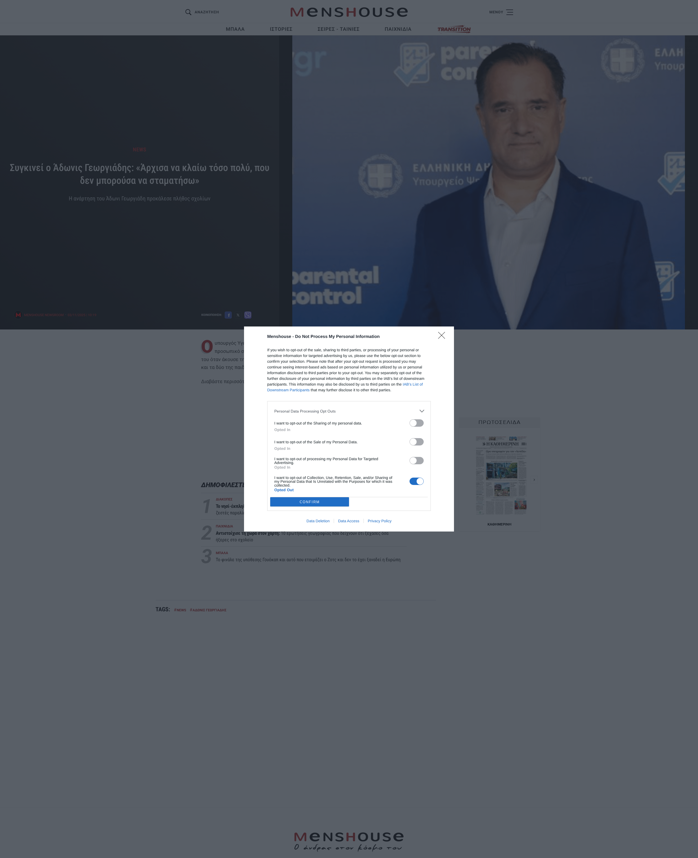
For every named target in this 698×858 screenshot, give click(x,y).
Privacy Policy (380, 521)
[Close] (443, 337)
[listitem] (349, 411)
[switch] (417, 423)
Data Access (348, 521)
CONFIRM (310, 502)
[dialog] (349, 429)
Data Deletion (318, 521)
